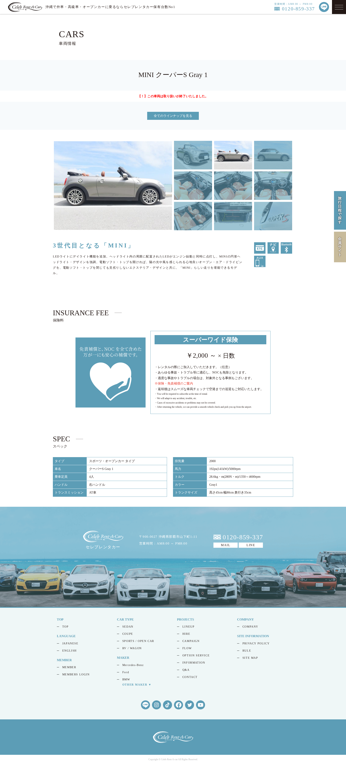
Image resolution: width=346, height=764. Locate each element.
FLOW (187, 648)
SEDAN (127, 626)
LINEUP (188, 626)
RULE (246, 650)
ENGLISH (69, 650)
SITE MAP (250, 657)
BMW (126, 679)
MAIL (225, 545)
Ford (125, 672)
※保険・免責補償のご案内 (174, 383)
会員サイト (340, 246)
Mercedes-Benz (133, 665)
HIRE (186, 633)
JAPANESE (70, 643)
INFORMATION (193, 662)
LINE (250, 545)
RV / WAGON (132, 648)
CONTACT (190, 677)
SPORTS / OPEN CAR (138, 641)
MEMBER (69, 667)
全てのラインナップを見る (173, 115)
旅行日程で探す (340, 210)
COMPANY (250, 626)
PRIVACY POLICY (256, 643)
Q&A (186, 669)
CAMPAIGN (191, 641)
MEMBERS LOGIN (76, 674)
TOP (65, 626)
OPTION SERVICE (196, 655)
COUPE (127, 633)
